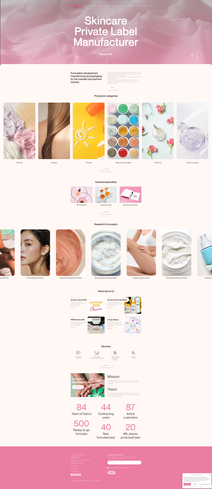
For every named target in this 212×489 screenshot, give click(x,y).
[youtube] (80, 475)
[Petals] (176, 255)
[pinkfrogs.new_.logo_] (76, 6)
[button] (209, 474)
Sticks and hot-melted (123, 163)
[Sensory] (141, 255)
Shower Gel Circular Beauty (117, 300)
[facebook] (77, 475)
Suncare (89, 163)
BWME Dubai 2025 (77, 320)
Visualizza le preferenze (205, 484)
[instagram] (74, 475)
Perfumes (158, 163)
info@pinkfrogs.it (124, 1)
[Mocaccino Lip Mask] (70, 255)
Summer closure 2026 (79, 300)
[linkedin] (72, 475)
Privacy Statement (199, 486)
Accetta (187, 484)
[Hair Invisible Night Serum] (35, 255)
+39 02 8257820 (134, 1)
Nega (195, 484)
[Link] (81, 197)
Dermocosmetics (192, 163)
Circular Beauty (113, 320)
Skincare (19, 163)
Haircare (54, 163)
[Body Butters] (106, 255)
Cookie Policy (194, 486)
